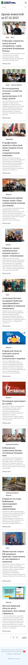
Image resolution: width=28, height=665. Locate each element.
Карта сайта (17, 654)
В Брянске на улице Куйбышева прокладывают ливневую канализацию (11, 503)
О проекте (9, 654)
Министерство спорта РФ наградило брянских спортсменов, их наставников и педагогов (13, 556)
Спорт (12, 37)
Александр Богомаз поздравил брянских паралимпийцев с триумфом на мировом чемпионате (13, 303)
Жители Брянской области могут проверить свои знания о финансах (13, 609)
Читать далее (6, 63)
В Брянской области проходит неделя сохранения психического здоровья (13, 355)
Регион (7, 85)
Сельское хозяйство (16, 85)
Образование (9, 139)
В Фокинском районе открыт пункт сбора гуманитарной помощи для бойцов (13, 202)
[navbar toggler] (26, 3)
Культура (8, 244)
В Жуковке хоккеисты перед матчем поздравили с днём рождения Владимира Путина (13, 45)
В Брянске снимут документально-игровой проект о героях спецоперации (13, 252)
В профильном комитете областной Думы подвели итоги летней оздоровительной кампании (12, 149)
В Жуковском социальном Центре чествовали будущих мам (12, 451)
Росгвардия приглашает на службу (14, 402)
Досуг (7, 37)
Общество (8, 194)
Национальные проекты (12, 444)
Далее (24, 637)
